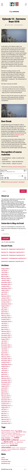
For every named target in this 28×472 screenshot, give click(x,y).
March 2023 (4, 329)
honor (8, 436)
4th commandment (5, 430)
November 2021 (5, 345)
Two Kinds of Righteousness (13, 449)
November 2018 (5, 382)
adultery (15, 430)
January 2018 (5, 398)
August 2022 (5, 339)
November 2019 (5, 360)
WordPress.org (5, 463)
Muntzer (3, 443)
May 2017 (4, 413)
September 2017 (6, 405)
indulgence (12, 436)
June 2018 (4, 388)
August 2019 (4, 366)
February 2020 (5, 356)
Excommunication (4, 434)
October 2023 (5, 319)
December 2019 (5, 358)
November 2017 (5, 401)
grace (23, 434)
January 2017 (5, 421)
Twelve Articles (4, 449)
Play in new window (12, 182)
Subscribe (6, 238)
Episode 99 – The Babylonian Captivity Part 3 (14, 258)
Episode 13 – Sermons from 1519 (14, 20)
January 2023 (5, 333)
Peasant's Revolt (5, 445)
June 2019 (4, 370)
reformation (6, 447)
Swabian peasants (23, 447)
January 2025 (5, 298)
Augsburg (20, 430)
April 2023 (4, 327)
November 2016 (5, 423)
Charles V (3, 433)
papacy (7, 443)
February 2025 (5, 296)
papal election (11, 443)
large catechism (5, 438)
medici (15, 442)
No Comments (19, 25)
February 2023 (5, 331)
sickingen (17, 447)
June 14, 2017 (10, 25)
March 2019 (4, 376)
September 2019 (6, 364)
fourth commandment (17, 434)
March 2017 (4, 417)
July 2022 (4, 341)
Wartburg (22, 449)
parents (16, 443)
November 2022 (5, 337)
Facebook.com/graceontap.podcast (16, 166)
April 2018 (4, 392)
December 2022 (5, 335)
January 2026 (5, 280)
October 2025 (5, 286)
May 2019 (4, 372)
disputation (15, 433)
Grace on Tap (8, 469)
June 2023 (4, 325)
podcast (13, 445)
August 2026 (5, 268)
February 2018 (5, 396)
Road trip (13, 447)
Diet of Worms (9, 433)
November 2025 (5, 284)
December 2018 (5, 380)
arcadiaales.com (18, 134)
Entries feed (4, 459)
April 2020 (4, 353)
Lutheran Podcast (22, 440)
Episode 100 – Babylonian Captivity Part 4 (13, 255)
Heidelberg (3, 436)
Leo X (12, 437)
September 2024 (6, 304)
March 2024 (4, 313)
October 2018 (5, 384)
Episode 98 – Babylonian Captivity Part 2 (12, 261)
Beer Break (19, 431)
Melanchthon (20, 442)
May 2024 (4, 309)
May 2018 (4, 390)
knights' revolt (19, 436)
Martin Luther (8, 442)
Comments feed (5, 461)
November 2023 (5, 317)
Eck (19, 433)
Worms (8, 450)
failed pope (10, 434)
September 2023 (6, 321)
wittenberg (4, 450)
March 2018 (4, 394)
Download (21, 182)
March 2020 (4, 354)
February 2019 (5, 378)
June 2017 (4, 411)
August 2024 (5, 306)
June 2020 (4, 351)
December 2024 (5, 300)
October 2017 (5, 403)
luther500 (5, 440)
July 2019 (4, 368)
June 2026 (4, 272)
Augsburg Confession (6, 431)
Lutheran (15, 440)
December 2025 (5, 282)
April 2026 (4, 274)
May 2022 (4, 343)
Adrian (12, 430)
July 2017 (4, 409)
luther (16, 438)
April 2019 (4, 374)
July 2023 (4, 323)
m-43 (2, 442)
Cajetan (24, 431)
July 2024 (4, 308)
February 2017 (5, 419)
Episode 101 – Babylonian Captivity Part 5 (12, 252)
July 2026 (4, 270)
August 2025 (5, 290)
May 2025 (4, 294)
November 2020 (6, 347)
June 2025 (4, 292)
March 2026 (4, 276)
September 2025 (6, 288)
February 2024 (5, 315)
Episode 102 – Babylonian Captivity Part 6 (13, 249)
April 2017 (4, 415)
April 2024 (4, 311)
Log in (3, 457)
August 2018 (4, 386)
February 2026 (5, 278)
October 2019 (5, 362)
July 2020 (4, 349)
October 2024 (5, 302)
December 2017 (5, 399)
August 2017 (4, 407)
